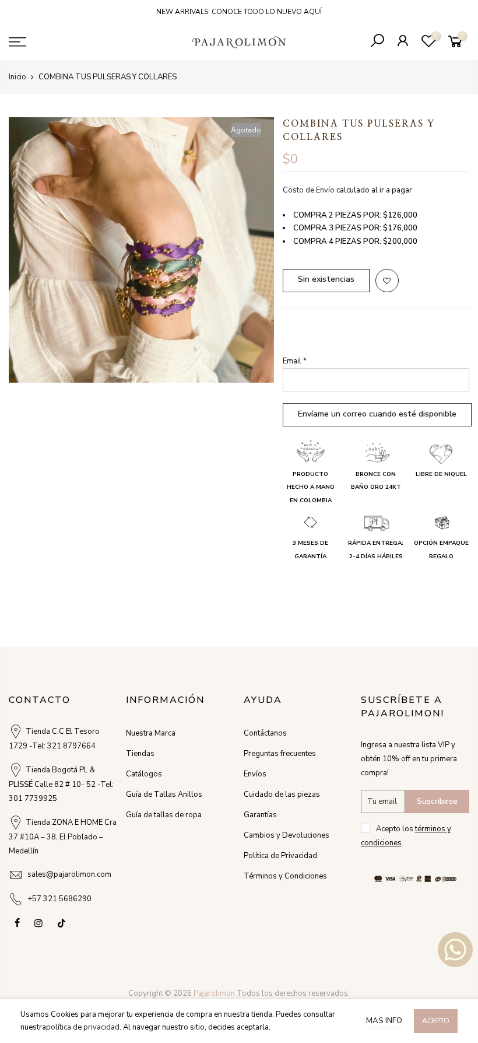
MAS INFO (384, 1021)
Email (295, 361)
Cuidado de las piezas (282, 794)
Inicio (17, 77)
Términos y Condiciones (285, 876)
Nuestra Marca (150, 733)
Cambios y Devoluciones (286, 835)
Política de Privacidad (280, 855)
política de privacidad (82, 1027)
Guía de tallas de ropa (164, 815)
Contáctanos (265, 733)
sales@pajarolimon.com (69, 874)
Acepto (435, 1021)
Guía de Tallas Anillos (164, 794)
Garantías (260, 815)
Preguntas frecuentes (280, 753)
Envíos (255, 774)
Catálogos (144, 774)
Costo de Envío (309, 190)
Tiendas (140, 753)
